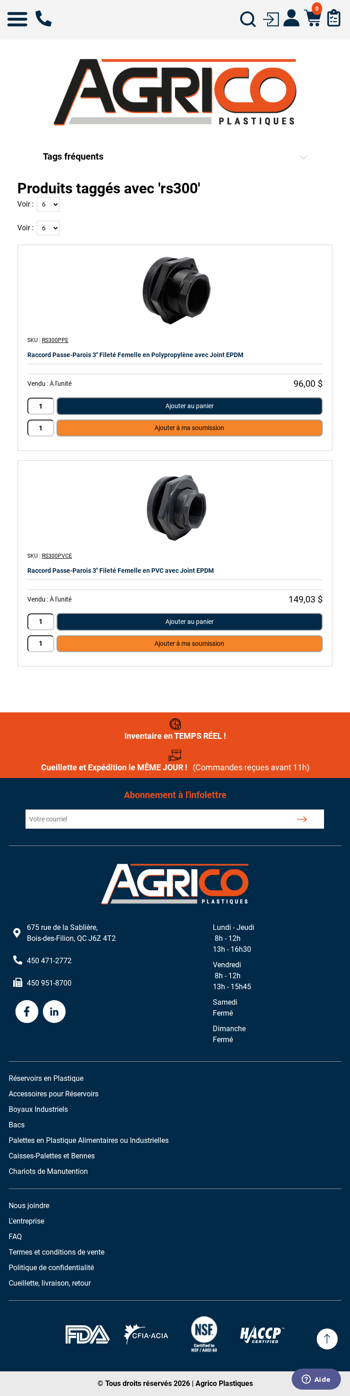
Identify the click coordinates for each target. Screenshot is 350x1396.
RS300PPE (55, 340)
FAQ (15, 1236)
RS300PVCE (57, 556)
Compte (291, 17)
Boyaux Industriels (38, 1109)
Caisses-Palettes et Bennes (52, 1156)
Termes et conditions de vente (56, 1252)
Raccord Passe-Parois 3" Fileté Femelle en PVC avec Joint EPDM (120, 570)
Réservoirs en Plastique (46, 1078)
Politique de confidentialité (51, 1267)
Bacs (17, 1125)
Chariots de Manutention (48, 1171)
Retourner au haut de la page (327, 1339)
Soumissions (334, 17)
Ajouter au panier (189, 406)
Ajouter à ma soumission (189, 427)
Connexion (271, 18)
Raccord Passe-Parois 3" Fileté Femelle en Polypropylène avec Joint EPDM (135, 354)
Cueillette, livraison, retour (50, 1283)
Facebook (26, 1011)
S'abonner (301, 819)
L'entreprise (26, 1221)
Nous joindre (29, 1205)
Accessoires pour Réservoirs (53, 1094)
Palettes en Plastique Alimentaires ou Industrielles (89, 1140)
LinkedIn (54, 1011)
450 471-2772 (43, 18)
